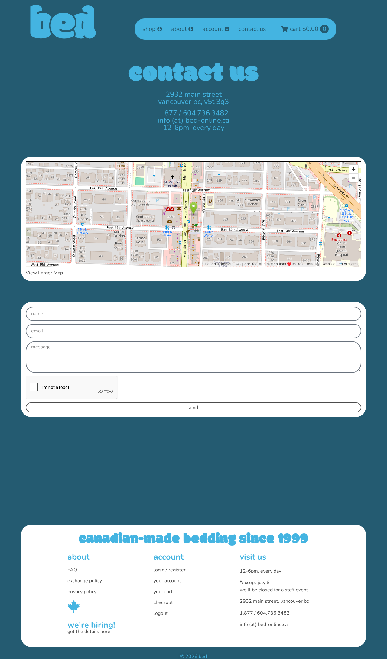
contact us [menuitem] (252, 29)
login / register (170, 570)
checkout (163, 602)
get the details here (88, 631)
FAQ (72, 570)
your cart (163, 591)
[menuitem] (152, 29)
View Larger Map (44, 273)
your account (167, 580)
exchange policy (84, 580)
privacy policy (81, 591)
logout (161, 613)
